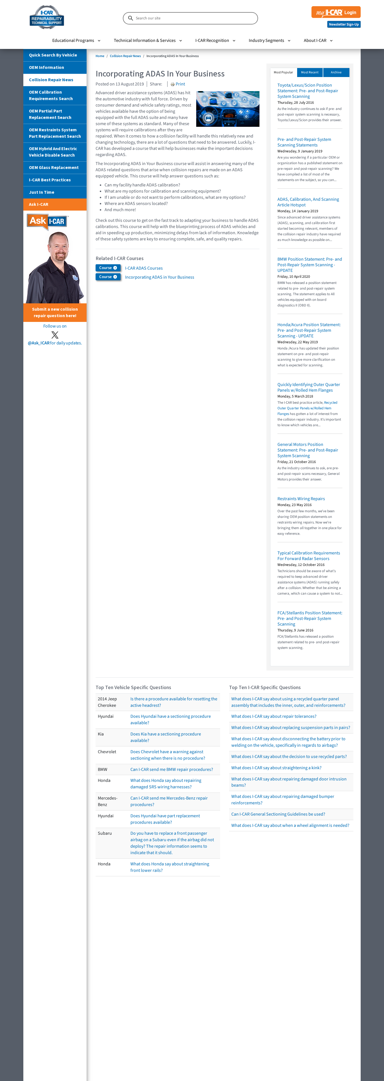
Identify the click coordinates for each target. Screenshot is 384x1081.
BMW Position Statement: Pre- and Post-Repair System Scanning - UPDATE (309, 264)
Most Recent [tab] (310, 72)
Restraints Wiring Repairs (301, 499)
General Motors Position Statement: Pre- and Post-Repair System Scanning (307, 450)
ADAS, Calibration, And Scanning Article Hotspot (308, 202)
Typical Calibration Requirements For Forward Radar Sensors (308, 555)
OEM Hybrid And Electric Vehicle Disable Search (53, 152)
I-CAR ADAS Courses (144, 268)
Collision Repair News (51, 80)
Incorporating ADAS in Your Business (159, 277)
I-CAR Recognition (212, 40)
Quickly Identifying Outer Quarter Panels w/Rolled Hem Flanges (308, 387)
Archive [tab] (336, 72)
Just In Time (41, 192)
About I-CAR (315, 40)
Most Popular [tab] (283, 72)
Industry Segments (266, 40)
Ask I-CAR (38, 204)
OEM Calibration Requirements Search (51, 95)
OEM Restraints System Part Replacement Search (55, 133)
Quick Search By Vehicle (53, 55)
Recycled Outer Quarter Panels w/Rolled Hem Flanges (307, 408)
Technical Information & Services (145, 40)
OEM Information (46, 67)
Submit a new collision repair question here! (55, 312)
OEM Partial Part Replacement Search (50, 114)
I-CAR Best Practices (50, 180)
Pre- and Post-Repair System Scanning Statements (304, 142)
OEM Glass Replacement (54, 167)
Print (180, 84)
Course (106, 268)
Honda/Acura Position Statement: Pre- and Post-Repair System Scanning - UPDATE (309, 330)
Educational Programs (73, 40)
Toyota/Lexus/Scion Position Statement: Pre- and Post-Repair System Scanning (307, 90)
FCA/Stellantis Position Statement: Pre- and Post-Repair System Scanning (309, 618)
